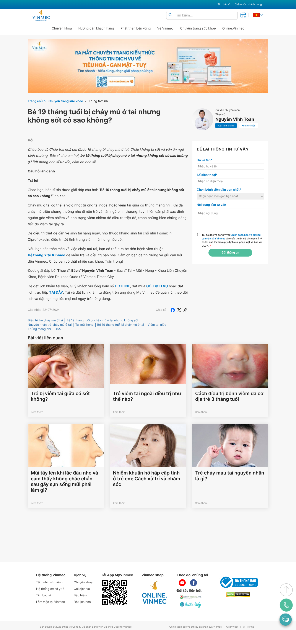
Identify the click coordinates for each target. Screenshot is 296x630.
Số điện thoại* (207, 175)
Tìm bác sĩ (224, 4)
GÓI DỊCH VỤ (157, 286)
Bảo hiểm (80, 595)
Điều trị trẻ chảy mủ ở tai (45, 320)
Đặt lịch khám (226, 125)
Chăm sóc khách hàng (248, 4)
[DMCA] (238, 594)
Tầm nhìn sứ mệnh (49, 582)
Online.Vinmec (233, 28)
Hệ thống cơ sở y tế (50, 589)
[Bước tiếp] (191, 604)
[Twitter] (179, 310)
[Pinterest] (185, 310)
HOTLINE (122, 286)
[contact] (286, 605)
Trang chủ (35, 101)
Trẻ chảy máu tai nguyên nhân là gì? (229, 475)
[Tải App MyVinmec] (114, 592)
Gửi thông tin (230, 252)
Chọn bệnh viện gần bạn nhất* (219, 189)
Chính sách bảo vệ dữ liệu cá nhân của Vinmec (195, 627)
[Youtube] (182, 582)
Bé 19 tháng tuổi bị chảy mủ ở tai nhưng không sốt (102, 320)
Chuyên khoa (62, 28)
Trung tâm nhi (99, 101)
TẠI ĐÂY (56, 292)
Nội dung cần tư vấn (211, 205)
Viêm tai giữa (157, 325)
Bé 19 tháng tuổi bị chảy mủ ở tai (120, 325)
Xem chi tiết (248, 125)
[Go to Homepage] (41, 15)
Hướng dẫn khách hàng (96, 28)
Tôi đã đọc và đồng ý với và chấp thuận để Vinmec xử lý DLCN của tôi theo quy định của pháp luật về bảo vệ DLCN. (232, 240)
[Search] (170, 15)
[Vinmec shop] (154, 592)
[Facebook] (173, 310)
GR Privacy (232, 627)
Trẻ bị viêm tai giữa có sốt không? (60, 396)
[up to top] (286, 589)
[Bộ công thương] (238, 582)
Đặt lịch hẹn (82, 602)
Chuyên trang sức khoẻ (198, 28)
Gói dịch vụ (82, 589)
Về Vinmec (165, 28)
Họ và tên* (204, 160)
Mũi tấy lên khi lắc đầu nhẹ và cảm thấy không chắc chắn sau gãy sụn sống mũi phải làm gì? (64, 481)
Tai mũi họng (84, 325)
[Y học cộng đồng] (191, 597)
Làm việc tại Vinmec (50, 602)
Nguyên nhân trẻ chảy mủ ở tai (50, 325)
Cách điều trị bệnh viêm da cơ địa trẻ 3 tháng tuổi (229, 396)
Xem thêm (37, 412)
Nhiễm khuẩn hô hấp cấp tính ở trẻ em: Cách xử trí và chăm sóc (146, 478)
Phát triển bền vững (135, 28)
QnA (58, 329)
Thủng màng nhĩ (39, 329)
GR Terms (248, 627)
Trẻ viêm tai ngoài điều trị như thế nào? (147, 396)
